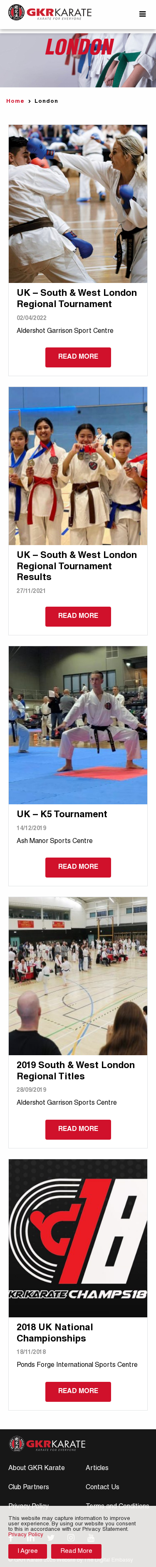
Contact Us (102, 1488)
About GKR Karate (36, 1468)
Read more (78, 357)
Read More (76, 1551)
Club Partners (28, 1488)
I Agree (27, 1551)
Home (15, 101)
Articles (97, 1468)
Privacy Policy (25, 1535)
